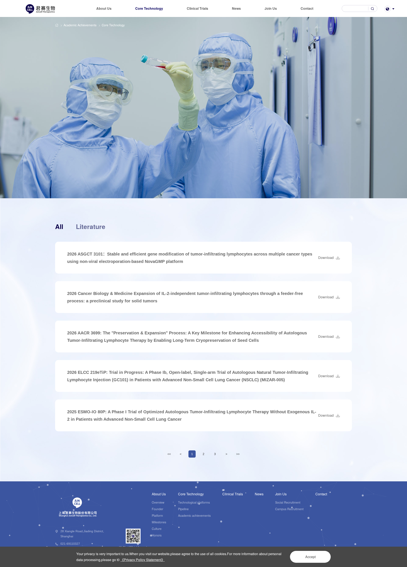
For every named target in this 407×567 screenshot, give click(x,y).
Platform (157, 515)
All (59, 226)
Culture (157, 528)
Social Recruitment (287, 502)
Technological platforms (194, 502)
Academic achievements (194, 515)
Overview (158, 502)
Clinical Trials (197, 8)
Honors (157, 535)
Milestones (159, 522)
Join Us (271, 8)
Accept (310, 556)
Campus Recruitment (289, 509)
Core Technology (149, 8)
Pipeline (183, 509)
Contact (307, 8)
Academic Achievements (80, 25)
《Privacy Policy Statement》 (142, 559)
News (236, 8)
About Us (104, 8)
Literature (90, 226)
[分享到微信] (347, 543)
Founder (157, 509)
